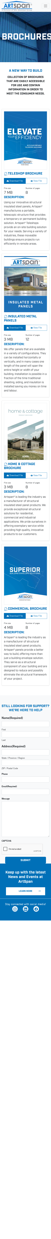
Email (9, 786)
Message (6, 798)
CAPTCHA (6, 840)
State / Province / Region (13, 758)
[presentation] (22, 849)
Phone (5, 774)
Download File (16, 181)
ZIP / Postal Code (10, 768)
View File (37, 181)
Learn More (25, 891)
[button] (15, 909)
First (4, 729)
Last (4, 740)
